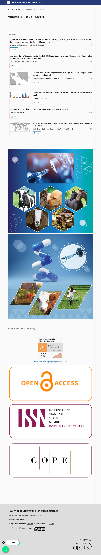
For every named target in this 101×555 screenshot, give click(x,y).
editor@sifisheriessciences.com (28, 515)
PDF (14, 49)
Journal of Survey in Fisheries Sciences (27, 2)
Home (10, 9)
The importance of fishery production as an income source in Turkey (38, 109)
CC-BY (51, 524)
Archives (19, 9)
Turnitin (30, 524)
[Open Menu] (8, 2)
